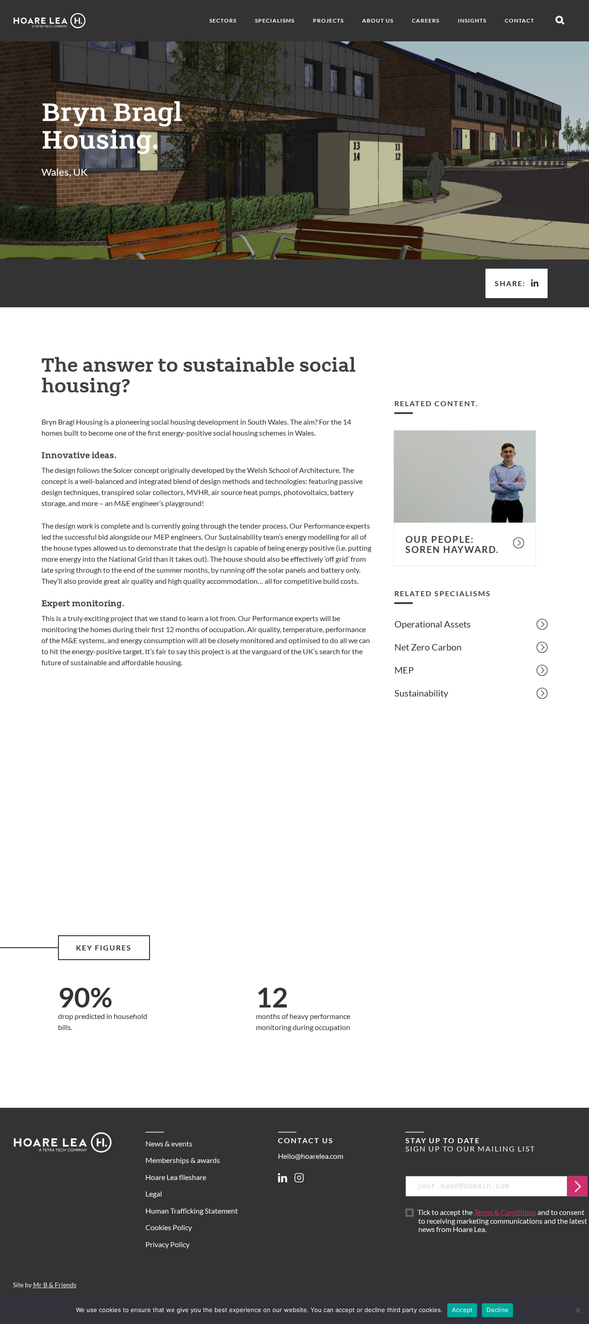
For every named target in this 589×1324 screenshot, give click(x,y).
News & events (168, 1143)
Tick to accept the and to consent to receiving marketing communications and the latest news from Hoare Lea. (502, 1221)
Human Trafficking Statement (191, 1210)
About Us (377, 20)
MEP (404, 669)
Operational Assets (432, 623)
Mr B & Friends (54, 1285)
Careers (425, 20)
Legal (153, 1193)
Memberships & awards (182, 1160)
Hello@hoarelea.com (310, 1155)
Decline (497, 1309)
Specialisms (274, 20)
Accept (462, 1309)
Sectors (223, 20)
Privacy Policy (167, 1244)
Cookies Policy (168, 1227)
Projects (328, 20)
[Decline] (577, 1310)
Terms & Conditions (505, 1212)
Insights (472, 20)
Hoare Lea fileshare (175, 1177)
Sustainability (421, 692)
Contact (519, 20)
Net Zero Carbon (428, 646)
